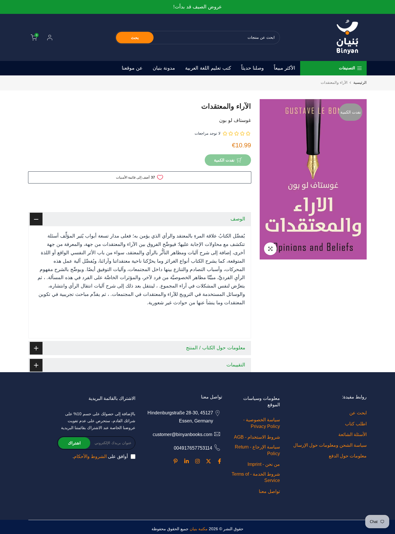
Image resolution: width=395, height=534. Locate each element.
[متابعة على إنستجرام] (197, 461)
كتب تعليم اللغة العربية (208, 68)
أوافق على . (100, 456)
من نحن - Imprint (264, 464)
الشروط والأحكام (90, 456)
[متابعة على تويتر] (208, 461)
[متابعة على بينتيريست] (175, 461)
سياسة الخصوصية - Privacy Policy (261, 423)
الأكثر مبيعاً (284, 68)
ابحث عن (358, 412)
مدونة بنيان (164, 68)
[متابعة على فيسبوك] (219, 461)
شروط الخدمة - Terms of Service (256, 477)
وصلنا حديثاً (252, 68)
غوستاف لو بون (235, 120)
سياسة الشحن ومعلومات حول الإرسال (330, 445)
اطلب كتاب (356, 423)
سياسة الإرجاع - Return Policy (257, 450)
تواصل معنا (269, 491)
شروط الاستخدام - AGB (257, 437)
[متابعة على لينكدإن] (186, 461)
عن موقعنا (132, 68)
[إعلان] (197, 7)
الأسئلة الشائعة (352, 434)
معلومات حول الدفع (348, 455)
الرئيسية (360, 82)
